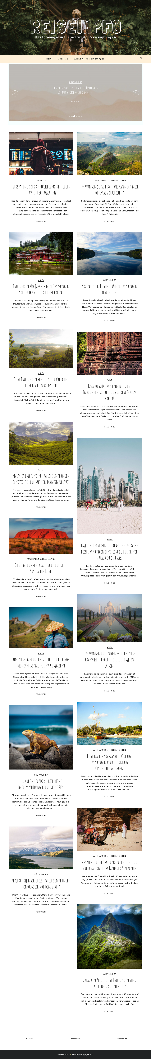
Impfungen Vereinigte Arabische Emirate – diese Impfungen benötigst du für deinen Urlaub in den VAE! (109, 551)
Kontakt (29, 1039)
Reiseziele (62, 58)
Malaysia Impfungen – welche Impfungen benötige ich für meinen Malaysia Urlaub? (41, 479)
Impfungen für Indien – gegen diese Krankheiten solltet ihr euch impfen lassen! (109, 659)
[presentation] (15, 93)
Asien (41, 280)
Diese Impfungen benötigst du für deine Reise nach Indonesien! (41, 382)
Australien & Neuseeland (41, 559)
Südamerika (109, 280)
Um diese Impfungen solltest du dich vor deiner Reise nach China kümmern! (41, 662)
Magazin (41, 180)
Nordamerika (75, 82)
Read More (41, 221)
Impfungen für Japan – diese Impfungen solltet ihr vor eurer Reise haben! (41, 289)
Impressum (75, 1039)
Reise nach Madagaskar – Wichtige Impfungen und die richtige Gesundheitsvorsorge (109, 762)
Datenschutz (121, 1039)
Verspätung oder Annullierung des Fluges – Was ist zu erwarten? (41, 190)
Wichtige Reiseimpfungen (89, 58)
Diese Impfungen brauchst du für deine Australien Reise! (41, 568)
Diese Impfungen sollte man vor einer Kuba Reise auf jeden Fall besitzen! (75, 90)
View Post (75, 101)
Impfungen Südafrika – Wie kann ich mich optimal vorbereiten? (109, 190)
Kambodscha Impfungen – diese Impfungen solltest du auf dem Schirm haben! (110, 392)
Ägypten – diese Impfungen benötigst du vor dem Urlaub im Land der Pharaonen (109, 865)
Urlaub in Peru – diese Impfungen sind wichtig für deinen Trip (109, 983)
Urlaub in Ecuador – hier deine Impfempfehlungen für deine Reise (41, 784)
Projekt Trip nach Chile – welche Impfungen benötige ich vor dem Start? (41, 884)
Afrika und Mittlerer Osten (109, 180)
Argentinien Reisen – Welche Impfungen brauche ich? (109, 289)
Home (49, 58)
